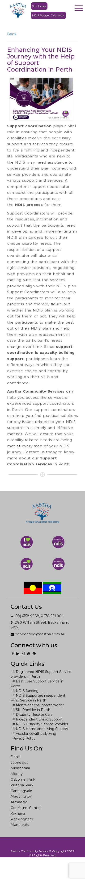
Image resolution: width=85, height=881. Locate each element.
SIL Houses (39, 6)
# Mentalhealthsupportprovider (38, 705)
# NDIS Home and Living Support (40, 729)
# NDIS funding (25, 691)
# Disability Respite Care (33, 714)
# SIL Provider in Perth (31, 710)
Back (11, 34)
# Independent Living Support (38, 719)
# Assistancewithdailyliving (34, 733)
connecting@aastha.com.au (39, 634)
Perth (16, 757)
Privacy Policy (24, 738)
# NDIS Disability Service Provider (40, 724)
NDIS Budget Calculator (48, 15)
